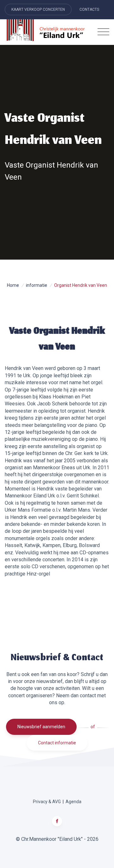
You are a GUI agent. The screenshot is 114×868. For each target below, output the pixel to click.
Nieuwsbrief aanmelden (41, 726)
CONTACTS (89, 9)
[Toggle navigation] (103, 32)
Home (13, 285)
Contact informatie (57, 742)
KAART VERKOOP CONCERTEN (38, 9)
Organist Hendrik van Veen (80, 285)
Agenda (73, 801)
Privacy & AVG (47, 801)
